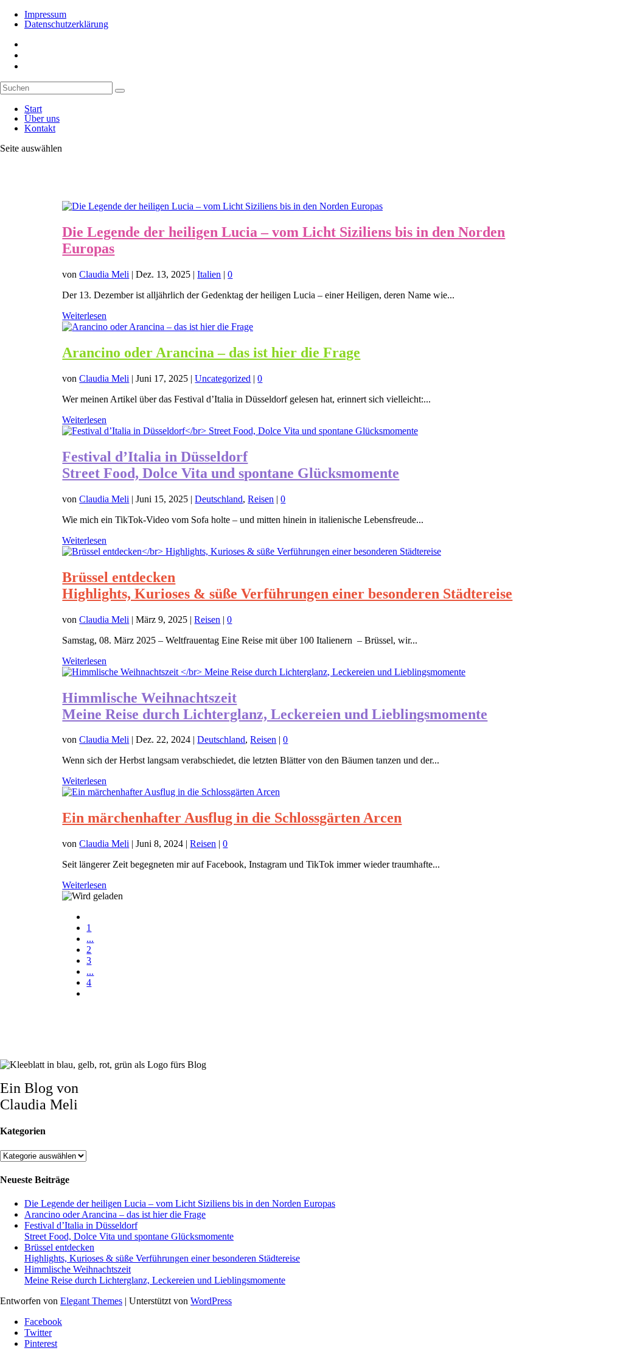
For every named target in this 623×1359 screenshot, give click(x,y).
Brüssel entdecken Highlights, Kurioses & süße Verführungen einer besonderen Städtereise (287, 585)
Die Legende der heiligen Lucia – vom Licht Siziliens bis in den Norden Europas (179, 1203)
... (90, 938)
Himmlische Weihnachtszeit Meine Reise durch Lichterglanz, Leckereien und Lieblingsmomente (274, 706)
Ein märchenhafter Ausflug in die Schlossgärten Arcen (232, 818)
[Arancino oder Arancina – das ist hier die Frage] (157, 326)
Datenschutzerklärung (66, 24)
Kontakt (39, 128)
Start (33, 109)
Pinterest (40, 1343)
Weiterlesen (84, 316)
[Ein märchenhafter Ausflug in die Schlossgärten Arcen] (171, 792)
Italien (209, 274)
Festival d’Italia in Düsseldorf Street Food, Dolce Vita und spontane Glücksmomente (230, 465)
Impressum (45, 14)
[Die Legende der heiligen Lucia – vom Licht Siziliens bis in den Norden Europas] (222, 206)
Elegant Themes (91, 1301)
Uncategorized (223, 378)
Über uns (42, 118)
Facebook (43, 1321)
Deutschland (219, 499)
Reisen (261, 499)
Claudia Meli (104, 274)
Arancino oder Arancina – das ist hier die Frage (211, 352)
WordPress (211, 1301)
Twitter (38, 1332)
